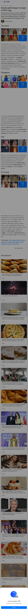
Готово (14, 607)
